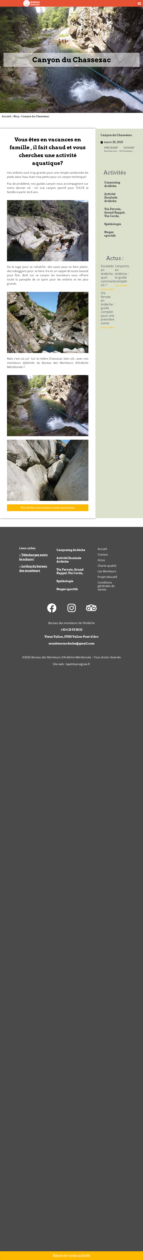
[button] (139, 3)
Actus (101, 560)
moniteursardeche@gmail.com (72, 643)
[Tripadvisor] (91, 608)
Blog (16, 116)
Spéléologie (112, 224)
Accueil (6, 116)
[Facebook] (51, 608)
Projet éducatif (107, 577)
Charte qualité (107, 566)
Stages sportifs (110, 234)
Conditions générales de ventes (106, 586)
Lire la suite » (108, 289)
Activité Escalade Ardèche (110, 197)
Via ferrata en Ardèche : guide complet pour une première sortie (108, 308)
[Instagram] (71, 608)
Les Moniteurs (107, 571)
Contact (103, 554)
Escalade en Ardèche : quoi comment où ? (108, 275)
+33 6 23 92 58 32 (71, 629)
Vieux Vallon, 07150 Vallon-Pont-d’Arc (71, 636)
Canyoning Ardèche (112, 184)
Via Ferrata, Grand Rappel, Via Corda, (114, 212)
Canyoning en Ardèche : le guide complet (122, 273)
